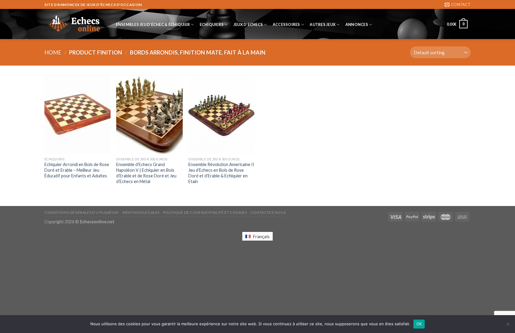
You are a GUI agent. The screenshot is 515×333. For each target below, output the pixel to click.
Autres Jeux (323, 24)
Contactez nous (268, 212)
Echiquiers (212, 24)
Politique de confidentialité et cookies (205, 212)
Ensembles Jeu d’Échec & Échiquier (153, 24)
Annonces (356, 24)
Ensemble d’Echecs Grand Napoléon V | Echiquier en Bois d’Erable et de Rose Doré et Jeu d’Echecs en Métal (146, 173)
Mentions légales (140, 212)
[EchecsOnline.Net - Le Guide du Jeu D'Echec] (74, 24)
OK (419, 323)
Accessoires (286, 24)
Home (52, 52)
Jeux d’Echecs (248, 24)
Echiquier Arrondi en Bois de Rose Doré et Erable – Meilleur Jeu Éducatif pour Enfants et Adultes (76, 170)
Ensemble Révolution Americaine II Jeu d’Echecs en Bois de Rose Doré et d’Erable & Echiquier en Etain (221, 173)
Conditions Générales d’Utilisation (81, 212)
